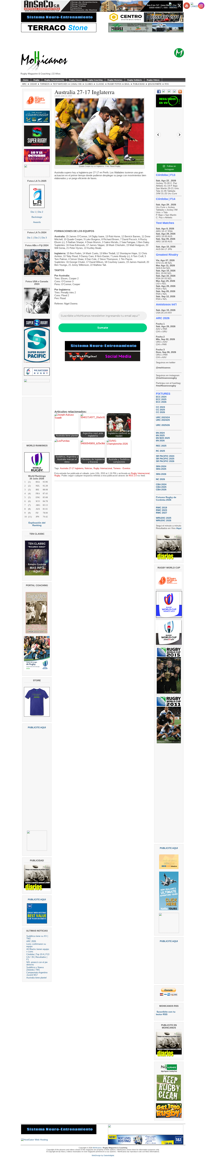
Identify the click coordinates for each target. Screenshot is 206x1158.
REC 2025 (161, 445)
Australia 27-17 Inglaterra (71, 468)
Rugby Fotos (114, 84)
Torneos (45, 84)
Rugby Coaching (95, 80)
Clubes (89, 84)
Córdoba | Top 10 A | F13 (37, 954)
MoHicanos (97, 1148)
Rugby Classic (75, 80)
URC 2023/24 (163, 417)
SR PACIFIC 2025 (165, 458)
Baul (127, 84)
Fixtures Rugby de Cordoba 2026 (166, 498)
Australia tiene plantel (36, 977)
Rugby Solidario (134, 80)
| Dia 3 (43, 237)
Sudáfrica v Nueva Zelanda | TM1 (35, 968)
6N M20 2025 (163, 438)
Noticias (88, 468)
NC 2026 (160, 479)
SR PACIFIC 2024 (165, 456)
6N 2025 (160, 435)
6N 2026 (160, 440)
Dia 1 (33, 212)
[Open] (168, 122)
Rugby (36, 80)
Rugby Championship (54, 80)
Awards (37, 222)
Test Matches (60, 84)
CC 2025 (160, 409)
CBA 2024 (161, 484)
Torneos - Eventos (121, 468)
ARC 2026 (31, 941)
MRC (24, 84)
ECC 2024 (161, 396)
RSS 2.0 (133, 476)
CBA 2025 (161, 487)
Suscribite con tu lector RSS (165, 1013)
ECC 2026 (161, 402)
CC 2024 (160, 407)
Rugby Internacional (103, 468)
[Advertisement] (108, 40)
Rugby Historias (115, 80)
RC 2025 (160, 451)
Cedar (33, 84)
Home (25, 80)
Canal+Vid (76, 84)
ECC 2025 (161, 399)
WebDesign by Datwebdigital (103, 1155)
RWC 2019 (161, 507)
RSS (167, 84)
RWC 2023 (161, 510)
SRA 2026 (161, 474)
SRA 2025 (161, 469)
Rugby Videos (153, 80)
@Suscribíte (154, 84)
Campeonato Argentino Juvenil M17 (36, 973)
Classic (100, 84)
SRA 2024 (161, 466)
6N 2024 (160, 433)
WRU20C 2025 (163, 518)
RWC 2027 (161, 512)
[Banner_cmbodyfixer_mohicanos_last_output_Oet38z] (102, 349)
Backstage (37, 217)
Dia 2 (40, 212)
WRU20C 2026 (163, 520)
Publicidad (139, 84)
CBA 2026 (161, 489)
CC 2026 (160, 412)
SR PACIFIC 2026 (165, 461)
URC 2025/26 (163, 425)
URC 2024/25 (163, 420)
